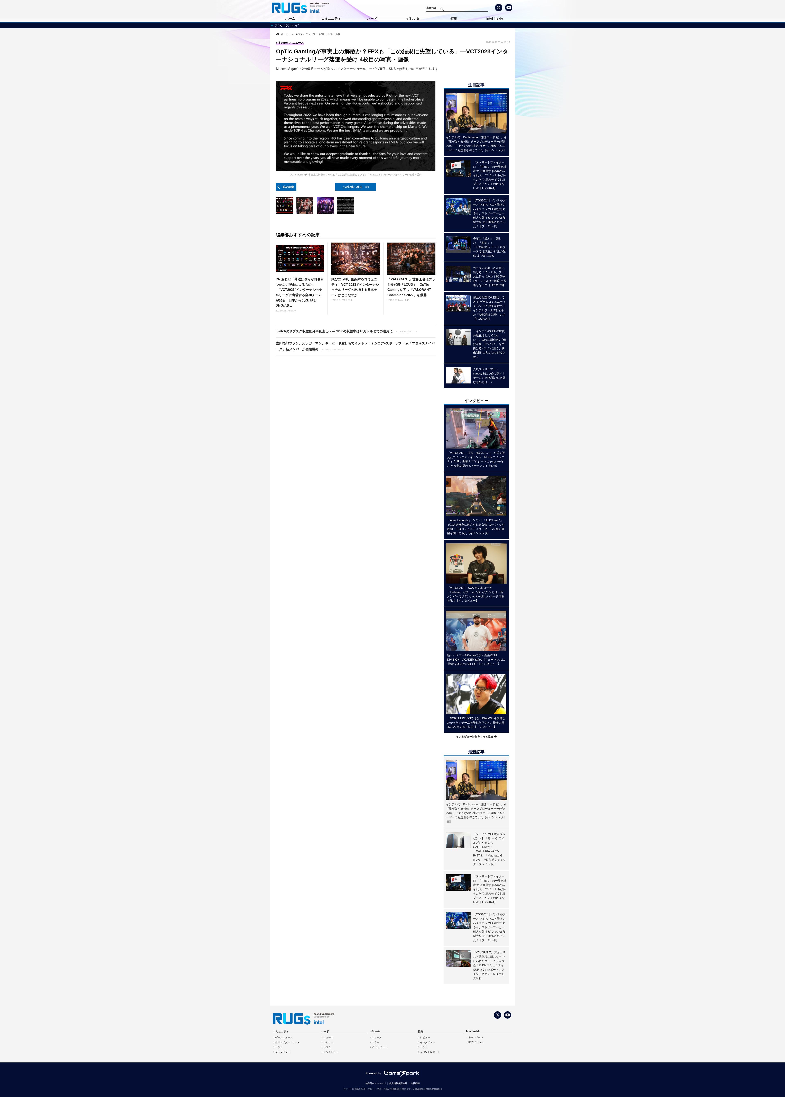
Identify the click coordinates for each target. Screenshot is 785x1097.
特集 (454, 18)
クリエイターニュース (287, 1042)
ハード (372, 18)
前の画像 (288, 186)
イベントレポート (430, 1052)
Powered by (373, 1073)
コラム (279, 1047)
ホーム (290, 18)
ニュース (328, 1037)
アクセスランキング (287, 25)
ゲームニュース (283, 1037)
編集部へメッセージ (376, 1083)
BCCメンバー (475, 1042)
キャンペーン (475, 1037)
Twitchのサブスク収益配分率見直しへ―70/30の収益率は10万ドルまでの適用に (346, 331)
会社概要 (415, 1083)
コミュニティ (331, 18)
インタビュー (282, 1052)
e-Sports (413, 18)
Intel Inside (494, 18)
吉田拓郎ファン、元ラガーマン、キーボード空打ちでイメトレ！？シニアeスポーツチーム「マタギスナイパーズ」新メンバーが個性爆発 (355, 346)
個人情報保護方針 (398, 1083)
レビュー (328, 1042)
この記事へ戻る (355, 186)
